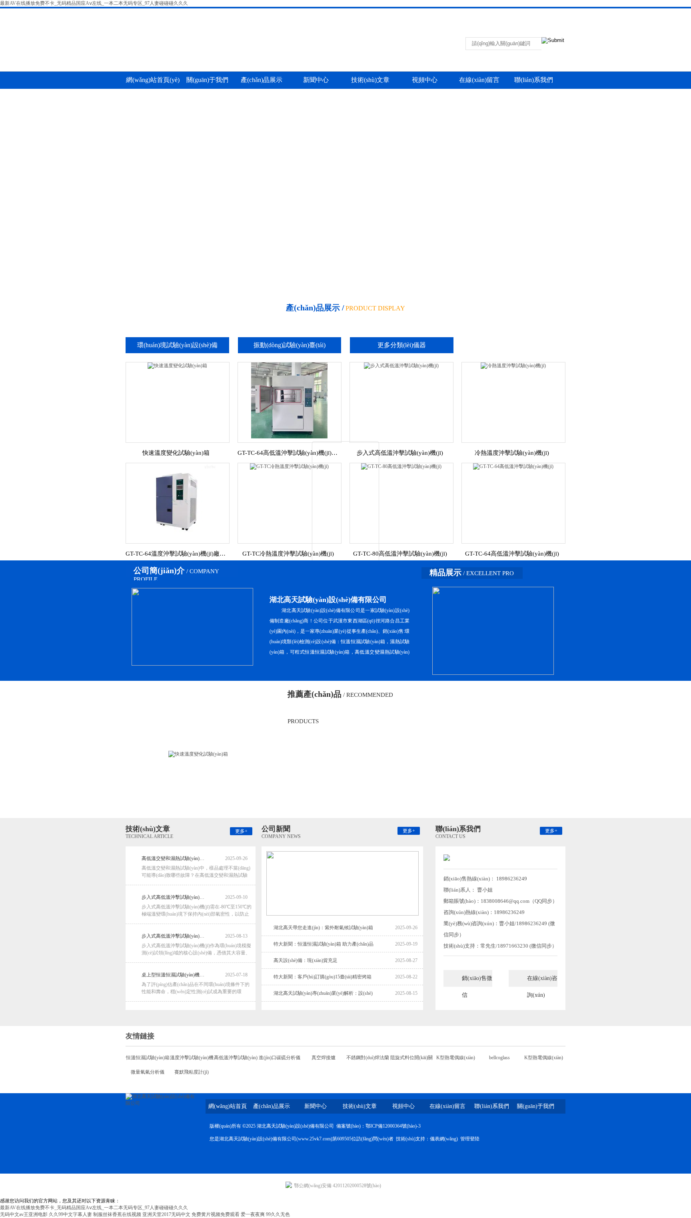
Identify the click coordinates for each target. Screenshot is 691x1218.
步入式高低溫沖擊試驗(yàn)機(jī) (400, 453)
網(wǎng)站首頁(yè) (153, 79)
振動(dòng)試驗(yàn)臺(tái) (290, 345)
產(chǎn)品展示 (261, 79)
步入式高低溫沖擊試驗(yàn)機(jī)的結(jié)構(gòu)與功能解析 (174, 936)
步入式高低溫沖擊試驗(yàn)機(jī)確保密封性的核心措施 (174, 897)
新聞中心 (316, 79)
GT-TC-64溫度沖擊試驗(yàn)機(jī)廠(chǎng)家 (176, 553)
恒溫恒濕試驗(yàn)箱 (148, 1057)
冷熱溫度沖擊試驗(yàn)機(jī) (512, 453)
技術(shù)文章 (370, 79)
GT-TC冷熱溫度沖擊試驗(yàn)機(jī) (288, 553)
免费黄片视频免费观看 (216, 1214)
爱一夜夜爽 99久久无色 (265, 1214)
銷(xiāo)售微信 (477, 981)
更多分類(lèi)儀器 (401, 345)
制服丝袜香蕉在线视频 (117, 1214)
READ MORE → (345, 566)
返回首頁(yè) (483, 13)
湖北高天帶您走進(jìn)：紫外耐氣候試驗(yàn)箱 (323, 927)
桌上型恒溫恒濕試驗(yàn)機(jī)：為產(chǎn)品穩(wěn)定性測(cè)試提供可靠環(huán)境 (174, 975)
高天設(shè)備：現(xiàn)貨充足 (306, 960)
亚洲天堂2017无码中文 (166, 1214)
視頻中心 (424, 79)
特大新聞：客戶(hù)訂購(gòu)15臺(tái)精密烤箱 (322, 977)
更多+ (241, 831)
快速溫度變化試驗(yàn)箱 (176, 453)
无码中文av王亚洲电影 (24, 1214)
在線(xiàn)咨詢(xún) (542, 981)
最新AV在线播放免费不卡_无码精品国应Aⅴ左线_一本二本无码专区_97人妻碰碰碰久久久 (94, 3)
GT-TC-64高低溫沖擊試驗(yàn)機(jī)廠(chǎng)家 (288, 453)
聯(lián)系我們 (514, 13)
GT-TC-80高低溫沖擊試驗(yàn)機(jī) (400, 553)
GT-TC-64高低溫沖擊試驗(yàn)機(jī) (512, 553)
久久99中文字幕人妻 (70, 1214)
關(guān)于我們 (207, 79)
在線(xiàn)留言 (544, 13)
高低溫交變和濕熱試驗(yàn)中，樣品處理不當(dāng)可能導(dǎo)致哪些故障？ (174, 858)
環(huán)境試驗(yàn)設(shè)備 (177, 345)
